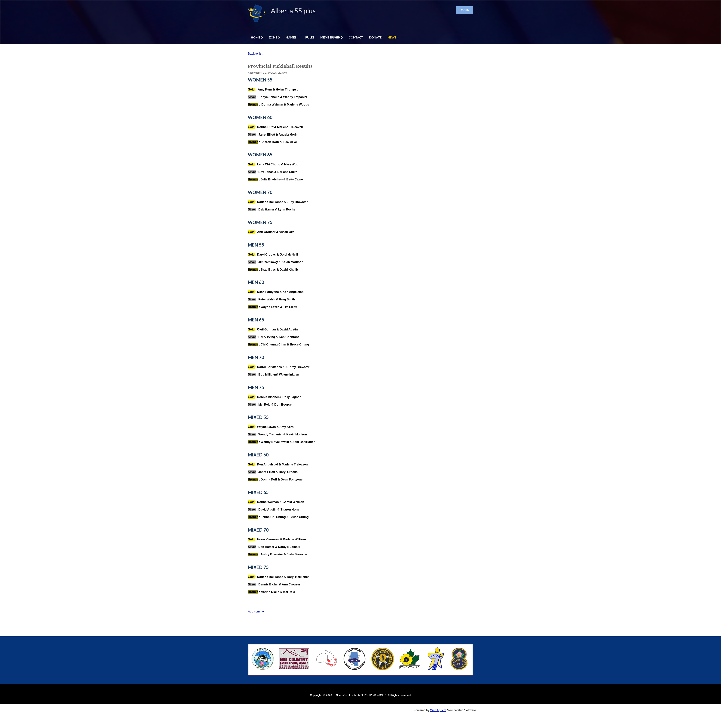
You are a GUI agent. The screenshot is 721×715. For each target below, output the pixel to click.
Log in (464, 10)
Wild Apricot (438, 710)
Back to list (255, 53)
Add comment (257, 611)
